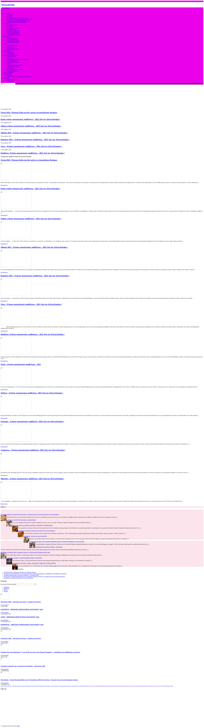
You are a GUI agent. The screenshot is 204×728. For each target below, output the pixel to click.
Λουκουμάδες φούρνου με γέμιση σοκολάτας (35, 536)
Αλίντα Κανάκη (5, 605)
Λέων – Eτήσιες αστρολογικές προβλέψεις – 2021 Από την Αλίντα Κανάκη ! (31, 146)
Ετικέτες (6, 591)
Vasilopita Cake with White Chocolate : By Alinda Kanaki (21, 520)
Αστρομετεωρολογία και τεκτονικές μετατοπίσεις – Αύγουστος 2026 (21, 575)
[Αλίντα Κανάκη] (8, 5)
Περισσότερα (4, 185)
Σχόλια (5, 590)
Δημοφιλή (6, 587)
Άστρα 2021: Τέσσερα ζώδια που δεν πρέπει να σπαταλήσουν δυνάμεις (29, 112)
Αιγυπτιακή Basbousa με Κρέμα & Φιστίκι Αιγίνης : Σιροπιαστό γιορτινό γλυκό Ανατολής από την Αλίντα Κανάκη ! (30, 514)
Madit (18, 726)
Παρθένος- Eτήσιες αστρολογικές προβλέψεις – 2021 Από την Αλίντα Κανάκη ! (33, 153)
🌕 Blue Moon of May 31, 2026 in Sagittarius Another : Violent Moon (64, 558)
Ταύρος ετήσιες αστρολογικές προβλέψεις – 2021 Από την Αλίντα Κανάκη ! (31, 126)
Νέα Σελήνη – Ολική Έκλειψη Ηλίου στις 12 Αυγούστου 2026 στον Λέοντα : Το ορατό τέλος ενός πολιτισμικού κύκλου (34, 576)
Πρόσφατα (6, 588)
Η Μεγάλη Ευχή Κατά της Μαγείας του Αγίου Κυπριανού (18, 578)
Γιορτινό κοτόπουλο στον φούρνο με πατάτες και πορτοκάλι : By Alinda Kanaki (32, 525)
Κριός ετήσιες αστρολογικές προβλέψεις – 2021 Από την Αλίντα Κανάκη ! (30, 119)
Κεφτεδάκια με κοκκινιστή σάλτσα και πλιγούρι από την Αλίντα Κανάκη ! (36, 530)
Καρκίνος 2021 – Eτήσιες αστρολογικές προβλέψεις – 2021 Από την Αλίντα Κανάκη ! (35, 139)
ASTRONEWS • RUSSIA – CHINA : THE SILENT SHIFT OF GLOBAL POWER (74, 563)
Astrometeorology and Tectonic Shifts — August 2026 (48, 547)
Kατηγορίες (4, 584)
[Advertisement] (102, 96)
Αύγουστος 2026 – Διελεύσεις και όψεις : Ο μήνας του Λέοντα (20, 572)
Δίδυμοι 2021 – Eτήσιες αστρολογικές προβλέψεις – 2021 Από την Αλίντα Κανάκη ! (34, 133)
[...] (117, 517)
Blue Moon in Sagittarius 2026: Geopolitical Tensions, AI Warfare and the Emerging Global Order (65, 552)
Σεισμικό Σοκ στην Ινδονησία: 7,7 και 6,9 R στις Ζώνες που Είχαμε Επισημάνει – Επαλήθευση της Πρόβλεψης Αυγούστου (35, 573)
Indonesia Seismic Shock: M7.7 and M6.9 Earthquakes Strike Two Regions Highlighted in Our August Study (56, 541)
